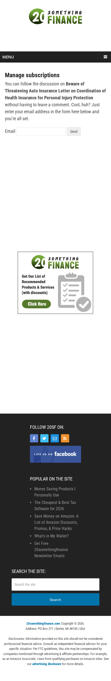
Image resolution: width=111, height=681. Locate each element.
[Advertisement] (56, 40)
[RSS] (65, 438)
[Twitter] (44, 438)
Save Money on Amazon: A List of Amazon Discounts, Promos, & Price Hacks (56, 522)
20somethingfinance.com (43, 623)
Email (10, 131)
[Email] (55, 438)
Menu (8, 56)
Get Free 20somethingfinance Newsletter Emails (51, 549)
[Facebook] (34, 438)
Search (55, 600)
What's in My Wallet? (51, 536)
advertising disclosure (46, 664)
